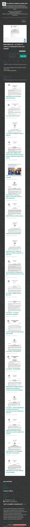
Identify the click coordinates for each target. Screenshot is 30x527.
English (5, 522)
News (4, 495)
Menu (24, 21)
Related (5, 76)
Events (4, 485)
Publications (6, 496)
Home (4, 484)
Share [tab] (10, 61)
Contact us (5, 493)
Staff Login (5, 488)
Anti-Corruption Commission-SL (20, 524)
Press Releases (21, 53)
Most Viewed (10, 77)
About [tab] (5, 61)
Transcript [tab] (19, 61)
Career (5, 498)
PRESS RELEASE (22, 51)
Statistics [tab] (24, 61)
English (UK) (10, 522)
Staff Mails (6, 487)
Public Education (13, 53)
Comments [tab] (15, 61)
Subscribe (23, 56)
